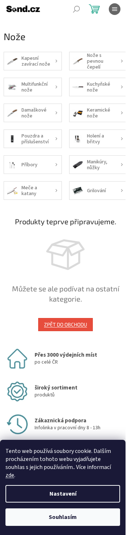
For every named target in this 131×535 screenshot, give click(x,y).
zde (9, 475)
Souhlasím (63, 517)
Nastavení (62, 494)
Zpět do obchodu (65, 324)
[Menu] (114, 9)
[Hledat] (76, 9)
